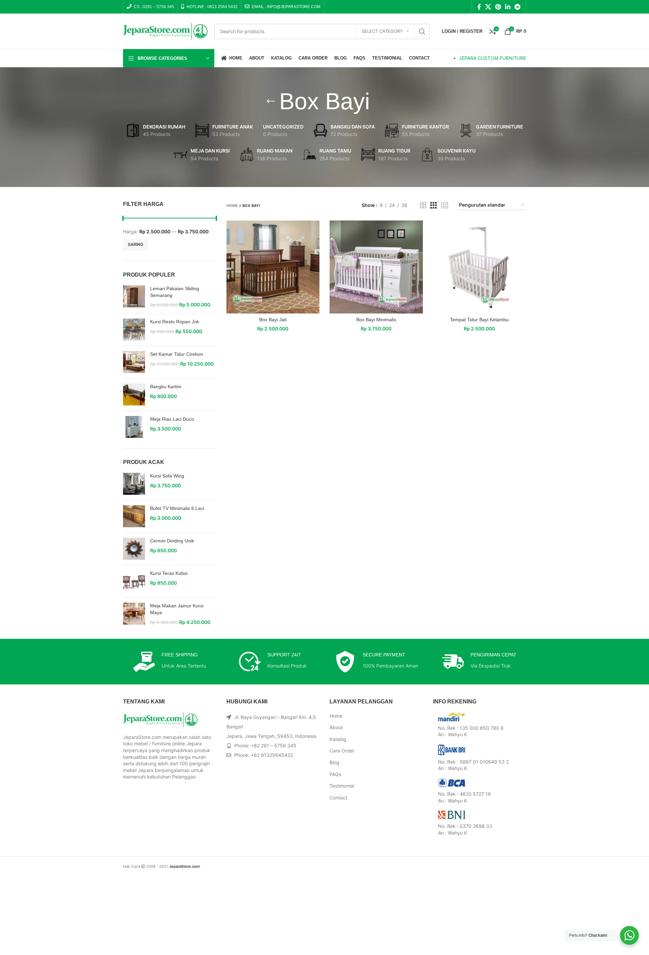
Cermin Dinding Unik (172, 540)
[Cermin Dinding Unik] (134, 549)
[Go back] (270, 101)
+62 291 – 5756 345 (273, 745)
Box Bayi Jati (273, 319)
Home (232, 205)
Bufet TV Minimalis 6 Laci (177, 508)
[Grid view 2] (423, 205)
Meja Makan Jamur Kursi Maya (176, 609)
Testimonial (342, 786)
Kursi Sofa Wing (167, 476)
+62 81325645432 (272, 755)
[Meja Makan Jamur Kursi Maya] (134, 614)
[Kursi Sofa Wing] (134, 484)
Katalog (338, 739)
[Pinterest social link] (498, 7)
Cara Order (342, 750)
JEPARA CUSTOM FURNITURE (492, 58)
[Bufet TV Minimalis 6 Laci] (134, 516)
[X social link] (488, 7)
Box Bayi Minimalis (376, 319)
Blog (334, 762)
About (336, 727)
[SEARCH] (422, 31)
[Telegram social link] (517, 7)
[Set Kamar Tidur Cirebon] (134, 362)
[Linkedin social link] (507, 7)
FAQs (335, 774)
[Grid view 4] (444, 205)
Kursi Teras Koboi (169, 573)
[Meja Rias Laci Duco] (134, 427)
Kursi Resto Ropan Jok (174, 321)
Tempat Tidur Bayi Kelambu (479, 319)
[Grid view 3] (433, 205)
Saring (135, 244)
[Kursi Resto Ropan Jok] (134, 330)
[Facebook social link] (479, 7)
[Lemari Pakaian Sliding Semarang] (134, 296)
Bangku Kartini (165, 386)
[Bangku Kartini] (134, 394)
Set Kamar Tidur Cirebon (176, 354)
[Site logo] (165, 30)
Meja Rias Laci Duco (172, 419)
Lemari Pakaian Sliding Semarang (174, 292)
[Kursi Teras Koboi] (134, 581)
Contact (338, 797)
